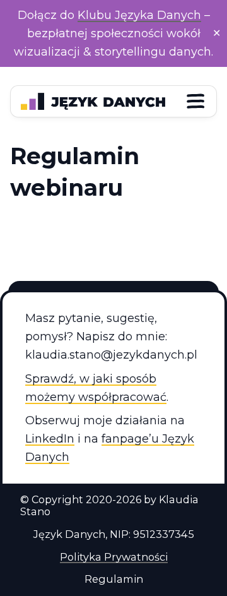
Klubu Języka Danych (139, 15)
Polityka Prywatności (114, 557)
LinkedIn (49, 439)
